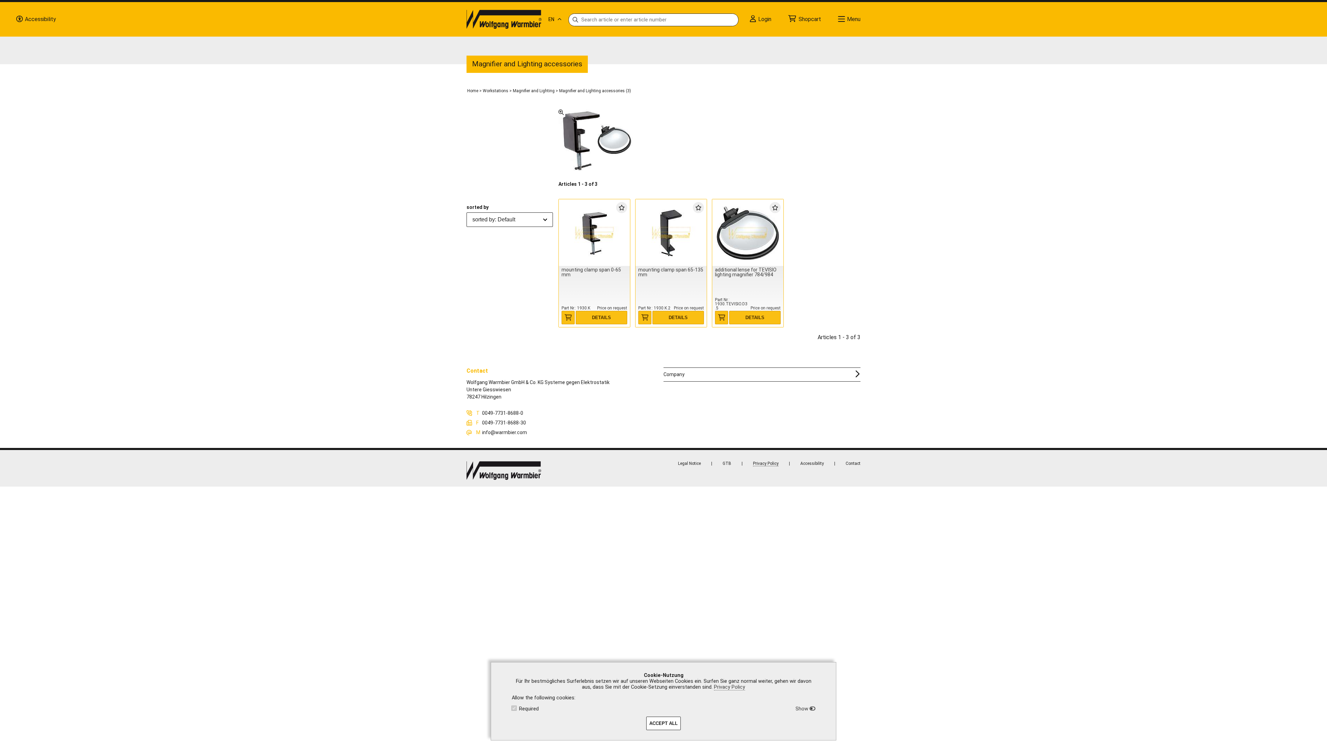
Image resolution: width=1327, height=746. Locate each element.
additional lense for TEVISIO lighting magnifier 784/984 (746, 272)
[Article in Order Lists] (621, 207)
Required (529, 709)
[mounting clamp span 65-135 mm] (671, 233)
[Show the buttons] (19, 19)
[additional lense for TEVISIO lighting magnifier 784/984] (748, 233)
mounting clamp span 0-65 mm (591, 272)
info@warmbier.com (504, 432)
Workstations (495, 90)
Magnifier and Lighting (534, 90)
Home (472, 90)
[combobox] (510, 219)
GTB (727, 463)
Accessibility (812, 463)
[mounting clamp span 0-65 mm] (594, 233)
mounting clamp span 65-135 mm (670, 272)
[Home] (504, 19)
